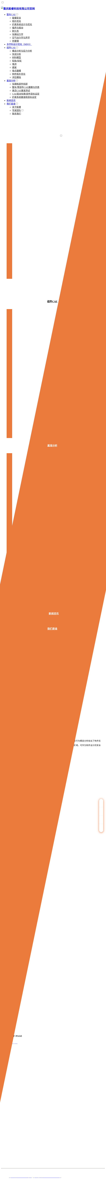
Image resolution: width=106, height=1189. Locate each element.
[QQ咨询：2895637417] (101, 803)
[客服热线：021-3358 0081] (101, 811)
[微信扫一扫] (101, 820)
